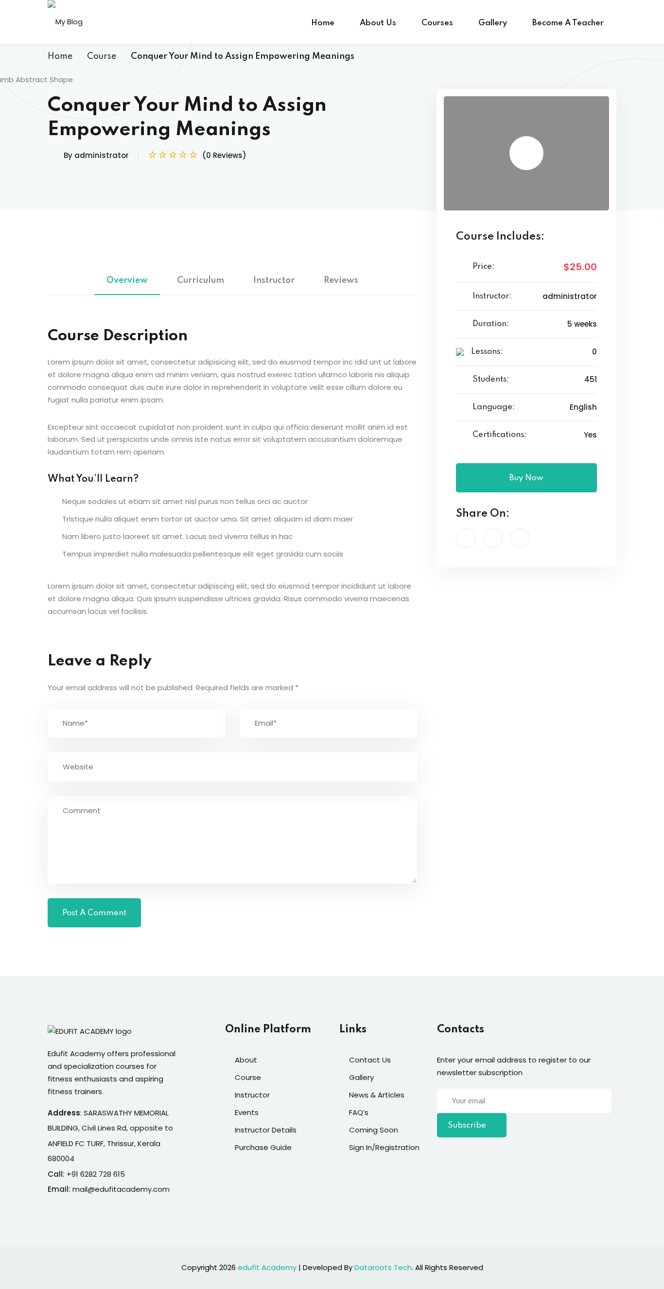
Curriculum (200, 280)
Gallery (492, 23)
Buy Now (526, 478)
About (246, 1060)
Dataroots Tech (383, 1267)
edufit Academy (267, 1267)
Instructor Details (266, 1130)
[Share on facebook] (465, 538)
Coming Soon (373, 1130)
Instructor (274, 280)
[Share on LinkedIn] (520, 538)
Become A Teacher (568, 23)
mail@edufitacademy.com (121, 1189)
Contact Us (370, 1060)
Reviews (341, 280)
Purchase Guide (263, 1147)
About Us (378, 23)
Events (247, 1112)
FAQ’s (358, 1112)
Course (101, 56)
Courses (437, 23)
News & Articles (376, 1095)
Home (322, 23)
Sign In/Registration (384, 1147)
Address (64, 1113)
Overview (127, 280)
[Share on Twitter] (493, 538)
